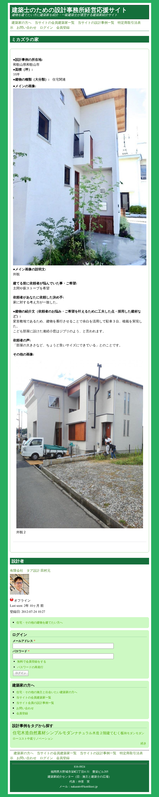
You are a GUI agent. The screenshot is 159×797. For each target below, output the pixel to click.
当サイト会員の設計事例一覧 (35, 703)
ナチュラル (83, 732)
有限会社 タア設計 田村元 (30, 570)
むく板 (118, 732)
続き (143, 743)
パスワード (21, 651)
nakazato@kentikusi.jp (85, 786)
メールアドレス (24, 641)
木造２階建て (102, 732)
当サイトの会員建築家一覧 (55, 22)
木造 (25, 732)
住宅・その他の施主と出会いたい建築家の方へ (46, 692)
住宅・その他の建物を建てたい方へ (40, 622)
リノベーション (43, 738)
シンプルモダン (60, 732)
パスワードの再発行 (30, 667)
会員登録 (63, 27)
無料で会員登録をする (31, 661)
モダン (140, 733)
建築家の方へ (21, 22)
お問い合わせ (26, 27)
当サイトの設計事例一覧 (96, 22)
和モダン (130, 733)
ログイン (46, 27)
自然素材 (37, 732)
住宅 (17, 732)
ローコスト (20, 738)
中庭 (30, 738)
